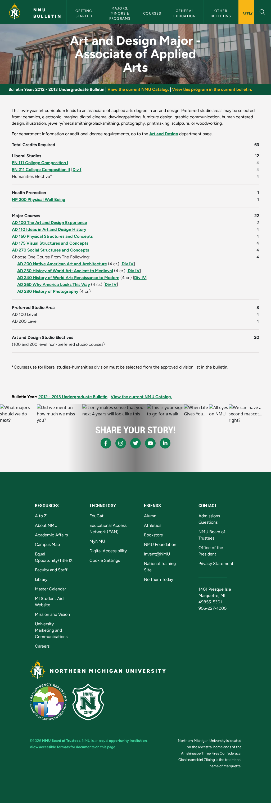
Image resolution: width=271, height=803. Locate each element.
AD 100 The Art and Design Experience (49, 222)
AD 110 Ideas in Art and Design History (49, 229)
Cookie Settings (104, 560)
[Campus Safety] (88, 701)
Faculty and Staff (51, 569)
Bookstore (153, 534)
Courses (152, 13)
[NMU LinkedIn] (165, 443)
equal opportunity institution (123, 740)
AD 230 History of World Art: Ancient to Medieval (65, 270)
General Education (184, 13)
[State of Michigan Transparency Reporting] (48, 701)
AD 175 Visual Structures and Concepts (50, 243)
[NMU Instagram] (120, 443)
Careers (42, 646)
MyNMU (97, 541)
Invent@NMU (157, 554)
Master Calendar (50, 588)
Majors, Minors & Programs (120, 13)
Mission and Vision (52, 614)
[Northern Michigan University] (14, 12)
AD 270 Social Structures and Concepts (50, 250)
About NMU (46, 525)
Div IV (128, 263)
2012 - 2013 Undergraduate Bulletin (69, 89)
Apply (248, 13)
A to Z (41, 515)
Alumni (150, 515)
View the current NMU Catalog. (138, 89)
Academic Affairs (51, 534)
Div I (77, 169)
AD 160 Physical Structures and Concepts (52, 236)
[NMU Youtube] (150, 443)
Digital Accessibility (108, 550)
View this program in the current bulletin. (212, 89)
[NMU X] (135, 443)
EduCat (96, 515)
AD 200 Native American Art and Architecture (62, 263)
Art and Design (163, 133)
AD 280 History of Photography (47, 291)
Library (41, 579)
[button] (262, 11)
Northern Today (158, 579)
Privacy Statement (215, 563)
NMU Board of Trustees (61, 740)
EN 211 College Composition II (41, 169)
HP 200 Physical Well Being (38, 199)
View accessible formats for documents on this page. (73, 747)
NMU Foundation (160, 544)
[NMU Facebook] (106, 443)
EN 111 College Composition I (40, 162)
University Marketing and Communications (51, 630)
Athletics (152, 525)
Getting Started (84, 13)
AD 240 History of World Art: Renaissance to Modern (68, 277)
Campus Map (47, 544)
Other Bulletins (221, 13)
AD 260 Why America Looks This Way (53, 284)
